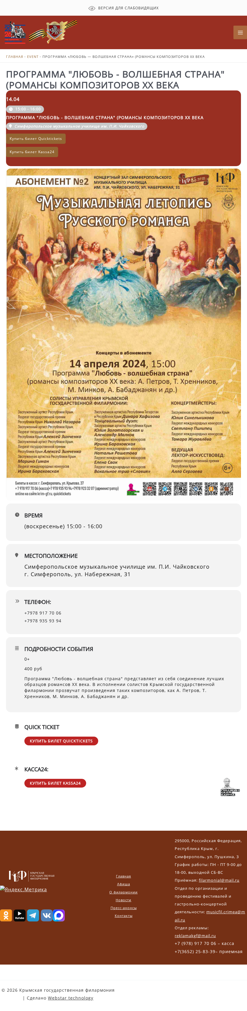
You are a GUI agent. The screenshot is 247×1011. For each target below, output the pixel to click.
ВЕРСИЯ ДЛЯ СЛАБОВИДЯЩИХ (128, 8)
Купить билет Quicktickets (61, 741)
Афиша (123, 884)
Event (33, 56)
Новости (123, 900)
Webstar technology (70, 998)
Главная (14, 56)
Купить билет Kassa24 (55, 783)
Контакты (124, 915)
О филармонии (123, 892)
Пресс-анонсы (124, 907)
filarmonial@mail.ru (219, 880)
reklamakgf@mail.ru (195, 935)
